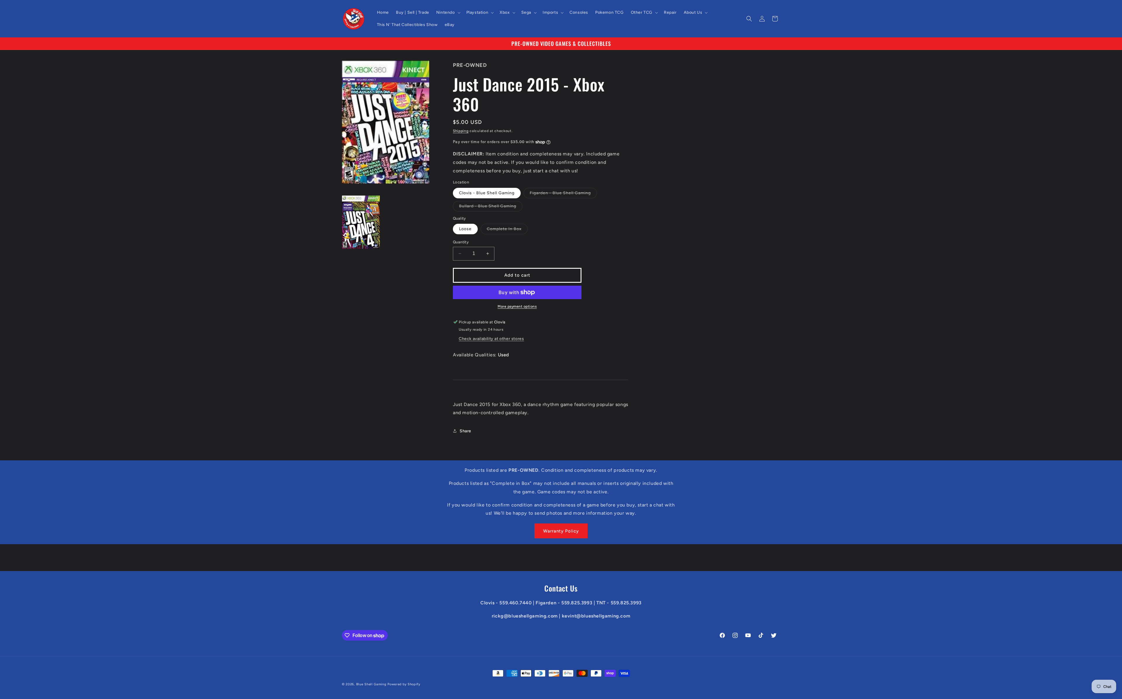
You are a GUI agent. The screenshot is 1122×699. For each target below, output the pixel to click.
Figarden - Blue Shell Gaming (563, 194)
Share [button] (465, 431)
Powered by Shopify (403, 684)
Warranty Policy (561, 531)
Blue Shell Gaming (371, 684)
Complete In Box (507, 230)
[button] (448, 12)
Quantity (461, 242)
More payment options (517, 306)
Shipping (461, 131)
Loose (465, 228)
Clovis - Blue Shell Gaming (487, 192)
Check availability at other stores (491, 338)
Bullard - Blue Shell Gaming (490, 207)
